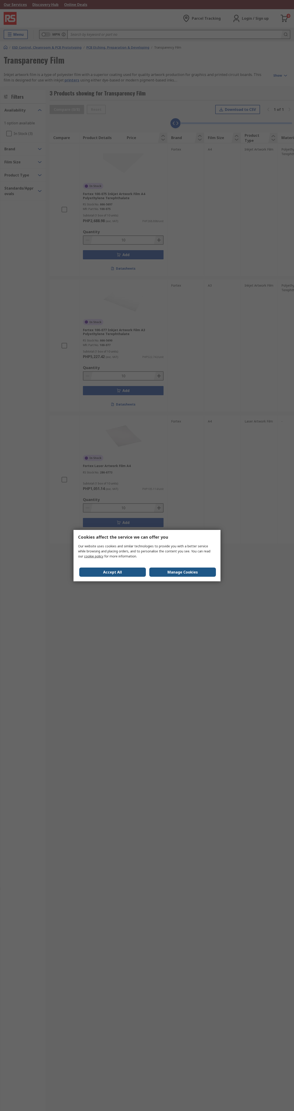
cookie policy (93, 556)
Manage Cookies (182, 572)
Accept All (112, 572)
